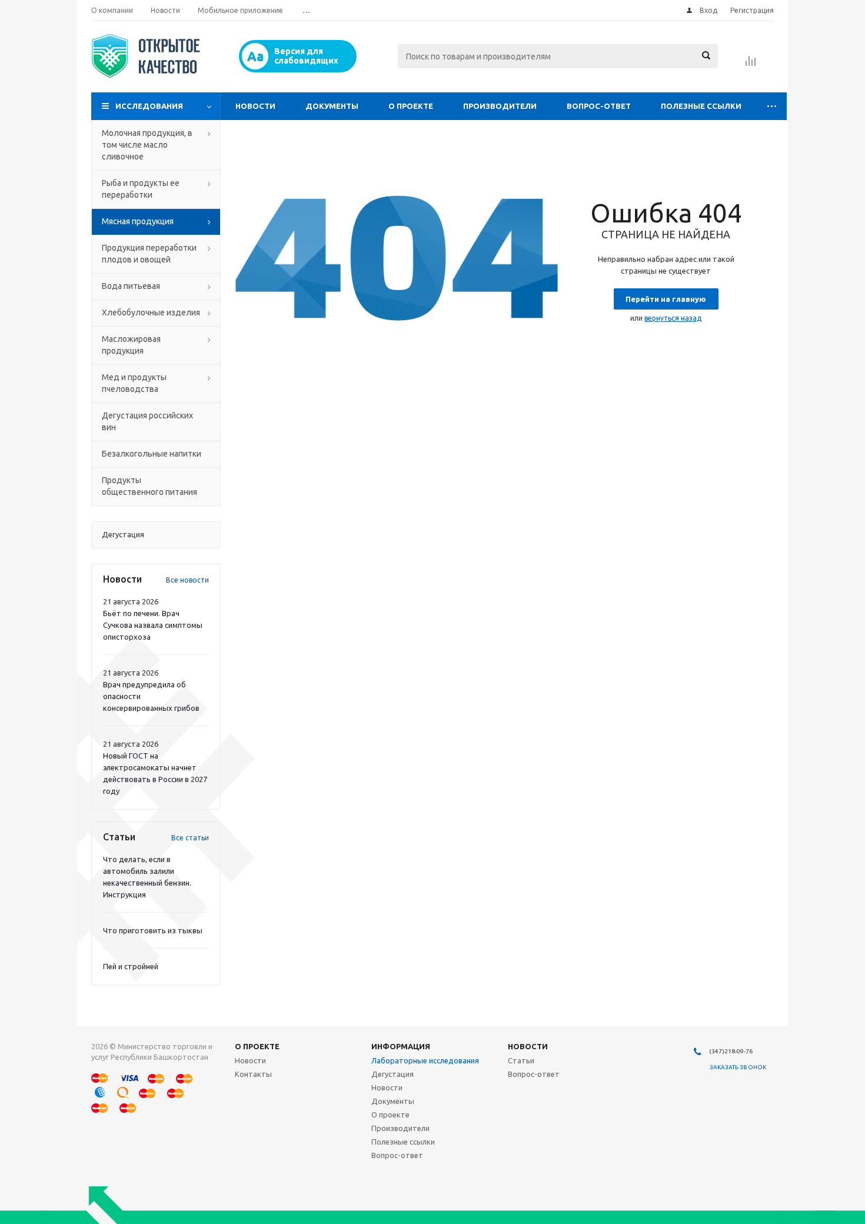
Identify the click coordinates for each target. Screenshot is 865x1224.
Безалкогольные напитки (151, 453)
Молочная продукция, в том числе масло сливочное (147, 144)
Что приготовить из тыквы (152, 930)
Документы (331, 106)
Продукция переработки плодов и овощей (149, 253)
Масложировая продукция (131, 344)
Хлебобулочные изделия (151, 312)
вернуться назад (672, 318)
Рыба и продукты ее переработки (140, 188)
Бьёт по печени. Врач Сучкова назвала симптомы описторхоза (152, 625)
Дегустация (392, 1074)
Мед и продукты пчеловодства (134, 383)
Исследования (149, 106)
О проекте (410, 106)
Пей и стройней (130, 966)
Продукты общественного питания (149, 486)
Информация (400, 1046)
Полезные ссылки (701, 106)
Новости (255, 106)
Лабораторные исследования (425, 1060)
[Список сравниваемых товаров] (750, 64)
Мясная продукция (138, 221)
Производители (500, 106)
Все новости (187, 580)
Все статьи (190, 838)
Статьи (521, 1060)
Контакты (253, 1074)
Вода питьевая (131, 286)
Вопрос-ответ (599, 106)
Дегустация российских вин (147, 421)
